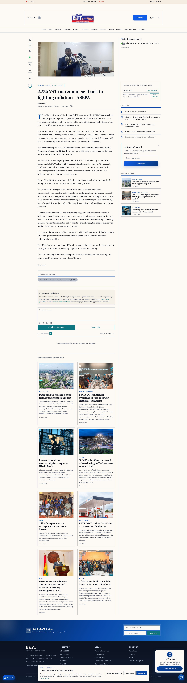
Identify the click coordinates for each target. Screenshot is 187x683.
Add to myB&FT (58, 85)
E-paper (142, 30)
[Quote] (47, 323)
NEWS (50, 30)
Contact (63, 661)
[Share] (30, 65)
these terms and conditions (60, 302)
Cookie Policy (99, 657)
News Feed (133, 651)
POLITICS (103, 30)
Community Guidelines (103, 661)
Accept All (141, 673)
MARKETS (76, 30)
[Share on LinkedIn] (30, 51)
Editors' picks (44, 85)
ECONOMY (67, 30)
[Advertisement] (141, 63)
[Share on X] (30, 40)
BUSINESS (58, 30)
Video (131, 657)
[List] (51, 323)
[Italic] (43, 323)
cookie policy (44, 678)
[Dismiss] (159, 145)
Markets (132, 654)
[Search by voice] (39, 17)
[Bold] (39, 323)
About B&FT (64, 651)
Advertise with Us (66, 657)
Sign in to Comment (56, 327)
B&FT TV (119, 30)
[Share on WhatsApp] (30, 57)
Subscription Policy (102, 664)
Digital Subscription (136, 661)
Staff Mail (63, 664)
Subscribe (140, 18)
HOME (44, 30)
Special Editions (130, 30)
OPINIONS (94, 30)
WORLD (111, 30)
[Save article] (30, 70)
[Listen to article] (30, 78)
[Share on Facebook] (30, 45)
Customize (130, 673)
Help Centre (64, 654)
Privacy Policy (100, 654)
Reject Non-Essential (114, 673)
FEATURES (85, 30)
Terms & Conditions (102, 651)
